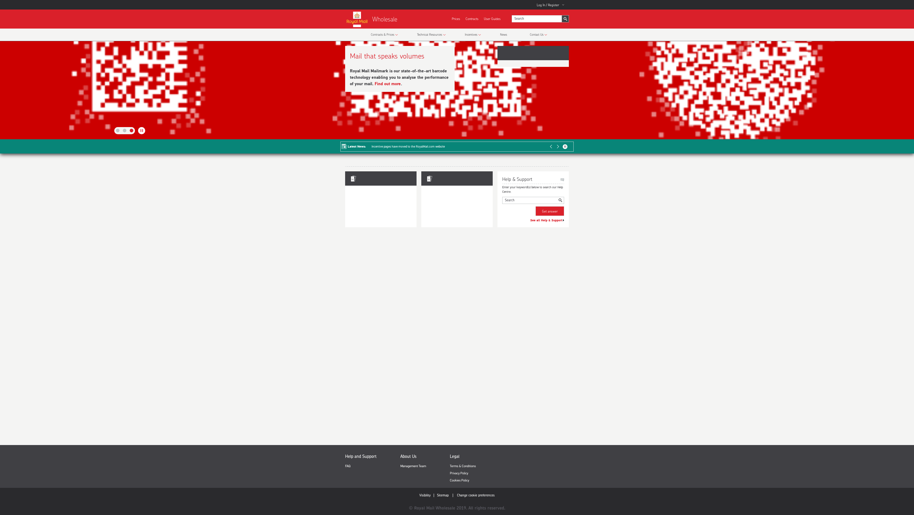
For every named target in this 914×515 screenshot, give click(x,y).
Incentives (471, 34)
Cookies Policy (459, 480)
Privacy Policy (459, 473)
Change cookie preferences (476, 495)
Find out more (388, 84)
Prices (456, 18)
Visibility (425, 495)
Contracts (472, 18)
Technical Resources (429, 34)
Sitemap (443, 495)
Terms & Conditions (463, 466)
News (503, 34)
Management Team (413, 466)
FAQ (347, 466)
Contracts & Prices (382, 34)
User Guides (492, 18)
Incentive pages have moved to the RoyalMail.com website (408, 147)
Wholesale (384, 19)
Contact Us (536, 34)
